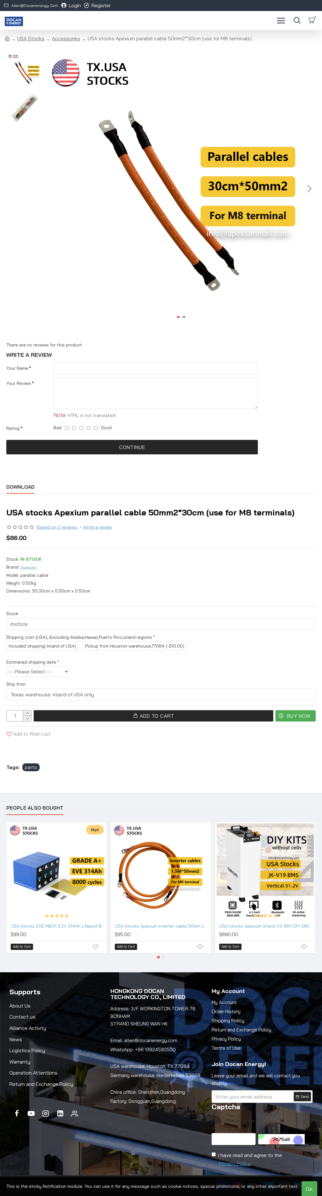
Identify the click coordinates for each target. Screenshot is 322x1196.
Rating (12, 428)
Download (20, 487)
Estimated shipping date (31, 662)
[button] (53, 188)
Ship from (15, 684)
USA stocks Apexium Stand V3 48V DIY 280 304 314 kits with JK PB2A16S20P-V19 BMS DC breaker (266, 926)
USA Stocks (30, 38)
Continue (132, 447)
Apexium (28, 567)
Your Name (17, 368)
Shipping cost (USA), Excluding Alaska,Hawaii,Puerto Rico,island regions (79, 637)
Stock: (12, 613)
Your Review (18, 383)
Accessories (66, 38)
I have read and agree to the (250, 1159)
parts (31, 767)
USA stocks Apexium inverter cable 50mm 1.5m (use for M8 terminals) (162, 926)
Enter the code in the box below (233, 1124)
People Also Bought (35, 808)
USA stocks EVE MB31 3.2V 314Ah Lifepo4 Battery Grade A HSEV (58, 926)
